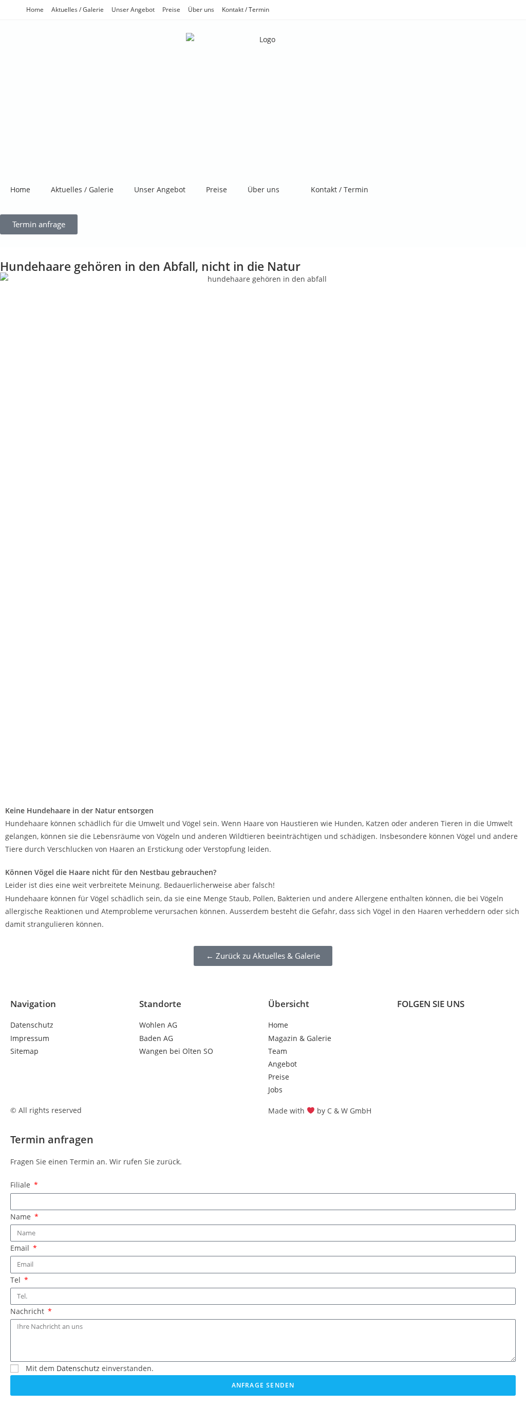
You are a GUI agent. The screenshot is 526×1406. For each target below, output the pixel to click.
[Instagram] (437, 1031)
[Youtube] (465, 1031)
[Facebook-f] (410, 1031)
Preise (171, 9)
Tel (16, 1280)
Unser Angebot (133, 9)
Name (21, 1216)
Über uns (201, 9)
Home (35, 9)
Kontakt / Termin (245, 9)
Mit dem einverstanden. (90, 1368)
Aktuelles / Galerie (77, 9)
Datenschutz (78, 1368)
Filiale (21, 1185)
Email (20, 1248)
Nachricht (28, 1311)
